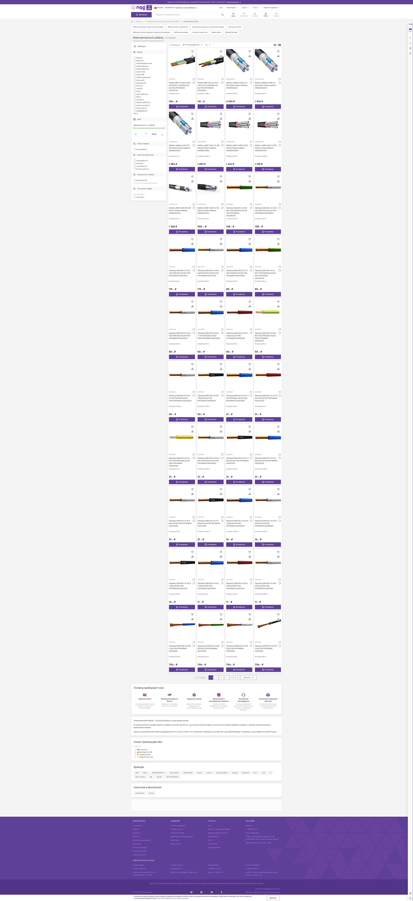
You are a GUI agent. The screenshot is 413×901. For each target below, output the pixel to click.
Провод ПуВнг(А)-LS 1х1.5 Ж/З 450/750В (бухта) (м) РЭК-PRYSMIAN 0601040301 (179, 462)
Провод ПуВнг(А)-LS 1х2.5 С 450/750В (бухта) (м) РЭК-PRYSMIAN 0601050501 (209, 335)
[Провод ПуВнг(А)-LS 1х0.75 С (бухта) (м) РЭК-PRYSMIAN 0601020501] (239, 500)
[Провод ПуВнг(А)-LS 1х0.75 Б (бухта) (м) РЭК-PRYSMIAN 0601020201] (268, 500)
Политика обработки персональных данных (262, 892)
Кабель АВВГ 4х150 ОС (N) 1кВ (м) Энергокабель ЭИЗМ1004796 (265, 148)
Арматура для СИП (235, 27)
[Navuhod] (201, 892)
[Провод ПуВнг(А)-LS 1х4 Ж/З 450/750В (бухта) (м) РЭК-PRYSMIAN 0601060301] (268, 249)
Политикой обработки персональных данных (173, 898)
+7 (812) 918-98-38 (252, 869)
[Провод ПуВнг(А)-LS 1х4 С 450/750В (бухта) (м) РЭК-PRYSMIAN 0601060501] (239, 249)
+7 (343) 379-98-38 (139, 869)
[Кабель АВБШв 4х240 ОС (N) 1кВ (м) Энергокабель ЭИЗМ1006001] (239, 62)
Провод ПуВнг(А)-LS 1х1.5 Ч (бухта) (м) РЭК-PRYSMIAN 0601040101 (237, 461)
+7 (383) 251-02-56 (214, 869)
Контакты (136, 837)
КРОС (210, 840)
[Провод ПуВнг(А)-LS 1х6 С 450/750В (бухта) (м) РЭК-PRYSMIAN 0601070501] (182, 249)
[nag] (221, 892)
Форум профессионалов (218, 833)
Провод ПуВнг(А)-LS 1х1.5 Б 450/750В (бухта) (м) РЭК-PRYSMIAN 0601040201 (209, 461)
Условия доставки (177, 833)
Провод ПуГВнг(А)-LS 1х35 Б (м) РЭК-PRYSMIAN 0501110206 (237, 648)
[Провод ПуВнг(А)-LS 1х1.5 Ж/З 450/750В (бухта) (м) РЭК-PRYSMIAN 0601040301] (182, 437)
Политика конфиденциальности (267, 889)
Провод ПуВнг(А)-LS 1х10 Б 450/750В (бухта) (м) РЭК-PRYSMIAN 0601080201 (266, 210)
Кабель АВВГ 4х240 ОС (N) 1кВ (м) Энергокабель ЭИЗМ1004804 (209, 148)
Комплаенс (174, 840)
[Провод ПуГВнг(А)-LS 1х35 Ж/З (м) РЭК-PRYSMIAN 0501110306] (211, 625)
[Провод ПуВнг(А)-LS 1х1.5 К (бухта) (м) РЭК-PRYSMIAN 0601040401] (268, 374)
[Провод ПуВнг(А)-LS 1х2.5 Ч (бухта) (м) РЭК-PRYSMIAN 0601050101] (211, 374)
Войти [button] (266, 16)
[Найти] (222, 14)
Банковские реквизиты (142, 840)
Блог (221, 8)
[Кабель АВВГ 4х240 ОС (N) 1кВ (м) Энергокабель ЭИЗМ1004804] (211, 124)
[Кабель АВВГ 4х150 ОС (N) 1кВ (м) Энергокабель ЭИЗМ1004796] (268, 124)
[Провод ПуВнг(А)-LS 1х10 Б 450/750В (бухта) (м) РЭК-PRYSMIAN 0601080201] (268, 187)
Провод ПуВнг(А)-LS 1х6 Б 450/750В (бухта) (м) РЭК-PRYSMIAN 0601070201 (208, 273)
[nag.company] (191, 892)
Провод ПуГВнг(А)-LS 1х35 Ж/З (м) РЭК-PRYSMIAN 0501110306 (208, 648)
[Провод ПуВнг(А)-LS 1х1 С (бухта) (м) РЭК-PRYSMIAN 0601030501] (268, 437)
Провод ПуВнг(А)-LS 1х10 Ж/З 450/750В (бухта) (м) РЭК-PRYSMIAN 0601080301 (236, 212)
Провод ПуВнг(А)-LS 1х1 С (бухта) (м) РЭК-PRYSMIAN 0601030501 (266, 461)
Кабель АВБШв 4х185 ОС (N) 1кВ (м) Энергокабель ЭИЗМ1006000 (265, 85)
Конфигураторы (214, 848)
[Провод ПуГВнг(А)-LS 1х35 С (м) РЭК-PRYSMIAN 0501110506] (182, 625)
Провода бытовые (231, 32)
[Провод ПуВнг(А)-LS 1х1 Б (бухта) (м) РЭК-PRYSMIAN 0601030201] (182, 500)
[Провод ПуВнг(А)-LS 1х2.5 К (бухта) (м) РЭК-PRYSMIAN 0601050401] (239, 312)
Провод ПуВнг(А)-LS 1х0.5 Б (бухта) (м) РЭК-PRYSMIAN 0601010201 (265, 586)
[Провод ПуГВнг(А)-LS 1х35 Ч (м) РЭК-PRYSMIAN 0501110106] (268, 625)
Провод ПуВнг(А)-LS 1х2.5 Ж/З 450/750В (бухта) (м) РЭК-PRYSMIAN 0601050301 (265, 337)
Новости (136, 829)
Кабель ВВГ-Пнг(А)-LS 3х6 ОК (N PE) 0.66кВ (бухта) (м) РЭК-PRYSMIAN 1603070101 (180, 87)
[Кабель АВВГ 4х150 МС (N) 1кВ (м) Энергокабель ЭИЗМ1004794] (182, 187)
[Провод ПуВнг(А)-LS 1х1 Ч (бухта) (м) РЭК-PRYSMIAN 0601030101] (211, 500)
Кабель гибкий (216, 32)
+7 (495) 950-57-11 (170, 8)
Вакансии (137, 833)
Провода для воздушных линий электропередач (208, 27)
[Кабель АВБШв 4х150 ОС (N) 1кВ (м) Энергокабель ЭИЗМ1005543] (182, 124)
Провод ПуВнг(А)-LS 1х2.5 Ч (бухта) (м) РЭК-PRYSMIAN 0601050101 (208, 398)
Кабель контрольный (181, 32)
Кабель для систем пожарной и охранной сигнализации (151, 32)
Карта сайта (175, 844)
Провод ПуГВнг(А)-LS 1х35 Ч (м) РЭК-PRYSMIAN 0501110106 (266, 648)
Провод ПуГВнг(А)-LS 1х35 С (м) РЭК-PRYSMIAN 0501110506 (180, 648)
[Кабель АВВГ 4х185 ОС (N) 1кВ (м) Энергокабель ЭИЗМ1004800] (239, 124)
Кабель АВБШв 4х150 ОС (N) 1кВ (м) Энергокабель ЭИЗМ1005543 (179, 148)
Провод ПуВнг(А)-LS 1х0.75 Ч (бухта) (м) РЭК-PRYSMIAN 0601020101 (180, 586)
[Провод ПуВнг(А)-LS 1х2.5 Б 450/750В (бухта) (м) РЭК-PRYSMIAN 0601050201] (182, 374)
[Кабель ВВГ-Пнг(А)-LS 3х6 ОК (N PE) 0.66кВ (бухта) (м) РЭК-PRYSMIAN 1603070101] (182, 62)
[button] (206, 2)
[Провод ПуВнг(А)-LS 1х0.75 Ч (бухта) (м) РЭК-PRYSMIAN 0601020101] (182, 562)
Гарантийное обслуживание (181, 837)
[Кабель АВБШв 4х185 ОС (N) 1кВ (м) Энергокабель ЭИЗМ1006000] (268, 62)
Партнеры (137, 844)
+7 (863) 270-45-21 (176, 869)
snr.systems (212, 844)
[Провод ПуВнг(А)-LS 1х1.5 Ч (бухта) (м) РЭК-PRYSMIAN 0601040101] (239, 437)
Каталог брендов (139, 848)
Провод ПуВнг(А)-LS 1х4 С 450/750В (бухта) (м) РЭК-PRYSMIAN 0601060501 (237, 273)
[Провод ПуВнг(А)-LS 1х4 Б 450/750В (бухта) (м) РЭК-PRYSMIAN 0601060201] (182, 312)
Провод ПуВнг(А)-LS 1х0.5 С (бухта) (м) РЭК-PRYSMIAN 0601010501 (208, 586)
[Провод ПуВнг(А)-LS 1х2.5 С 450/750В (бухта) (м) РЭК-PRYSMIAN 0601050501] (211, 312)
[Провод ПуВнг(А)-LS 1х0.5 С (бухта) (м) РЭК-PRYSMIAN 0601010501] (211, 562)
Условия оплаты (176, 829)
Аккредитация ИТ (139, 855)
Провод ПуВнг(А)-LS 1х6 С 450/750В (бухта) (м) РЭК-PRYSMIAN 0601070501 (180, 273)
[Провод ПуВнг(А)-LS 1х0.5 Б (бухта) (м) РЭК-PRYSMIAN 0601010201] (268, 562)
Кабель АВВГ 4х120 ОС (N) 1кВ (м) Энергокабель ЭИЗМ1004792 (208, 210)
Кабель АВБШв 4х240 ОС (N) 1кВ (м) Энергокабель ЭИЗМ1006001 (237, 85)
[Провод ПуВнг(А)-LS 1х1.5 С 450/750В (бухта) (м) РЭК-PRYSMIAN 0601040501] (239, 374)
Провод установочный (199, 32)
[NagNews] (211, 892)
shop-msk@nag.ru (190, 8)
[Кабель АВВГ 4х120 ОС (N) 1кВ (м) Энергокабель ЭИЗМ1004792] (211, 187)
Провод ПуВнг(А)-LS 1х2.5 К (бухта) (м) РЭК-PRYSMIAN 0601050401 (236, 335)
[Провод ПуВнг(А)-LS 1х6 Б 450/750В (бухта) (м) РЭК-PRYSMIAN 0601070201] (211, 249)
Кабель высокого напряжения (178, 27)
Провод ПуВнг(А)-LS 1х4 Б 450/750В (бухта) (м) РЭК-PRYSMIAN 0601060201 (179, 335)
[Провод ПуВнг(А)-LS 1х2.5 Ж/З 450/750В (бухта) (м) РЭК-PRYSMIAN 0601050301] (268, 312)
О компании (137, 826)
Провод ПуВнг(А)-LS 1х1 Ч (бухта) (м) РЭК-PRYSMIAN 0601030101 (209, 523)
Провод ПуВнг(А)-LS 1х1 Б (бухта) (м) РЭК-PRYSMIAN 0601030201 (180, 523)
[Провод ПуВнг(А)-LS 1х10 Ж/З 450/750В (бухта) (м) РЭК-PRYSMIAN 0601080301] (239, 187)
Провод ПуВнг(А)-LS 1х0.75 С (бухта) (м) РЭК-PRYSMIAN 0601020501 (237, 523)
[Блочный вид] (275, 45)
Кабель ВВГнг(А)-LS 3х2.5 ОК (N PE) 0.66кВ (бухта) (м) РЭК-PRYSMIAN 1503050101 (208, 87)
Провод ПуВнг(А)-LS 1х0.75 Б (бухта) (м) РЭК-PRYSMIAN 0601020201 (266, 523)
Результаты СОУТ (139, 851)
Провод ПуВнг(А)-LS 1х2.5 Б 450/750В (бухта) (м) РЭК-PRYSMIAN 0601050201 (180, 398)
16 (237, 677)
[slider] (134, 128)
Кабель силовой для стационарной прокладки (148, 27)
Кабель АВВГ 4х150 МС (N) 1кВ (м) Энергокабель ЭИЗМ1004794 (180, 210)
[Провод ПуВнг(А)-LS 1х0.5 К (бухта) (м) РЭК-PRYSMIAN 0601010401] (239, 562)
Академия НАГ (213, 837)
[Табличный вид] (279, 45)
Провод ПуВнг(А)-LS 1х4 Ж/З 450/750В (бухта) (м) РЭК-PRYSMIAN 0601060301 (265, 274)
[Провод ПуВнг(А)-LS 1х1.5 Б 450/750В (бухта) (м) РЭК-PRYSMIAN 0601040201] (211, 437)
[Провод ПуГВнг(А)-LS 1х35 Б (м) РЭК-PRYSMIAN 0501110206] (239, 625)
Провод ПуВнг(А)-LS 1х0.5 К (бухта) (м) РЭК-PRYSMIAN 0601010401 (237, 586)
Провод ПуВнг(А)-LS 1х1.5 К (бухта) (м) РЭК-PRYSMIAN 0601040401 (266, 398)
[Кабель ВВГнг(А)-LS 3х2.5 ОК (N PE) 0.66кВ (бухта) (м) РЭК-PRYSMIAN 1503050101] (211, 62)
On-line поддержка (178, 826)
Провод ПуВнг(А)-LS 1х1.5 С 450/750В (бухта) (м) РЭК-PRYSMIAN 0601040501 (237, 398)
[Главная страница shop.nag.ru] (141, 7)
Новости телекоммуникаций (219, 829)
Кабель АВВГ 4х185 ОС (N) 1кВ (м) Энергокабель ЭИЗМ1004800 (237, 148)
